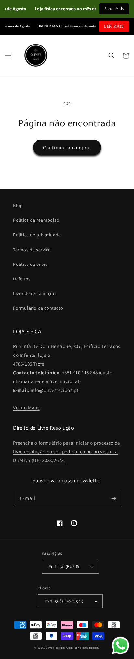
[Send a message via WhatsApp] (120, 645)
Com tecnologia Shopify (82, 647)
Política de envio (30, 264)
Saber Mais (114, 8)
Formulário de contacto (38, 308)
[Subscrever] (113, 498)
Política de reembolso (36, 220)
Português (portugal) (64, 601)
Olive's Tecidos (56, 647)
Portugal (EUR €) (63, 566)
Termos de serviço (32, 249)
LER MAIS (114, 26)
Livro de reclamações (35, 293)
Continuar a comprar (67, 147)
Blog (17, 205)
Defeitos (22, 279)
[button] (8, 55)
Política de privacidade (37, 235)
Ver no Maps (26, 408)
